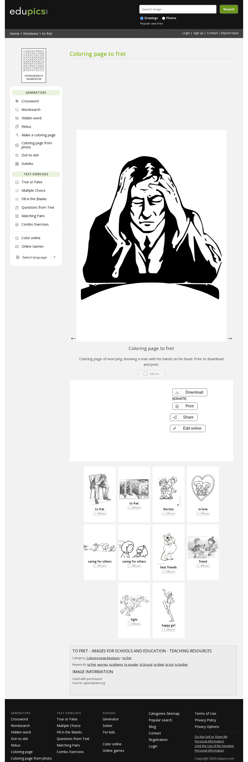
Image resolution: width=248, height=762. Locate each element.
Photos (171, 18)
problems (116, 665)
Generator (111, 719)
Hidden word (21, 732)
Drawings (151, 18)
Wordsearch (20, 725)
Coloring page (22, 751)
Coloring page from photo (31, 758)
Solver (107, 725)
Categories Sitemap (164, 713)
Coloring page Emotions (103, 658)
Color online (112, 744)
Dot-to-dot (19, 738)
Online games (113, 750)
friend (203, 561)
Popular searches (151, 23)
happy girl (168, 625)
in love (203, 509)
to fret (47, 33)
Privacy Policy (205, 720)
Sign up (198, 33)
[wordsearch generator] (33, 81)
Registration (158, 739)
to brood (146, 665)
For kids (109, 732)
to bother (181, 665)
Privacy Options (207, 726)
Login (186, 33)
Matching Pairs (68, 745)
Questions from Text (73, 738)
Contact (212, 33)
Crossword (19, 719)
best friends (168, 567)
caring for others (100, 561)
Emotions (30, 33)
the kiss (168, 509)
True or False (67, 719)
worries (102, 665)
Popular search (160, 720)
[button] (188, 428)
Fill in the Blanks (69, 732)
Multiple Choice (69, 725)
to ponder (131, 665)
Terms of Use (205, 713)
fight (134, 619)
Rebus (16, 745)
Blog (152, 726)
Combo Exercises (70, 751)
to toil (169, 665)
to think (159, 665)
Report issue (230, 33)
